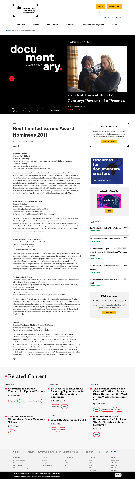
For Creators (52, 24)
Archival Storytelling (34, 401)
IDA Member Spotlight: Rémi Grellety (105, 238)
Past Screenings (47, 465)
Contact (89, 452)
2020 (66, 465)
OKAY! (118, 475)
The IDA (16, 452)
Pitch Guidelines (116, 468)
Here (109, 211)
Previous (68, 109)
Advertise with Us (70, 452)
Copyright (13, 401)
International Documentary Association (25, 10)
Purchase (54, 110)
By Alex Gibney (99, 404)
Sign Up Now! (109, 141)
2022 (66, 463)
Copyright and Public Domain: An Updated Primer (26, 390)
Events (36, 24)
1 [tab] (70, 109)
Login (100, 6)
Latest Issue (40, 109)
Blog (23, 452)
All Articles (13, 109)
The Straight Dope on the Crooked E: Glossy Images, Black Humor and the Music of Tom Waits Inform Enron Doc (110, 394)
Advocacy (70, 24)
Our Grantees (17, 465)
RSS (81, 452)
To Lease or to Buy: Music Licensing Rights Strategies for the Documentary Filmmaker (68, 392)
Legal (22, 401)
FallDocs (44, 460)
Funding (16, 458)
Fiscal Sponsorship (19, 460)
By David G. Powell (58, 401)
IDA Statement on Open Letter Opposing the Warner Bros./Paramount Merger (109, 252)
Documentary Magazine (93, 24)
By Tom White (13, 426)
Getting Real (70, 458)
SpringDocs (45, 463)
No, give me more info (53, 476)
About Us (31, 452)
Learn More (109, 312)
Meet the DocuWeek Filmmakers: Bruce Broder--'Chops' (26, 419)
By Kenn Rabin (14, 395)
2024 (66, 460)
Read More (95, 231)
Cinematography (107, 409)
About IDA (20, 24)
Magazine (115, 458)
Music (15, 361)
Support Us (42, 452)
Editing (119, 409)
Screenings (46, 458)
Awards (92, 458)
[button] (12, 78)
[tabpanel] (97, 77)
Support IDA (114, 6)
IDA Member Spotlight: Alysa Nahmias (105, 228)
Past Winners (93, 470)
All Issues (26, 109)
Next (79, 109)
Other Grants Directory (20, 468)
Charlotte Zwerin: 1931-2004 (68, 419)
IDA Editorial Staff (24, 141)
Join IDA (115, 24)
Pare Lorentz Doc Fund (20, 463)
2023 (90, 463)
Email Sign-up (55, 452)
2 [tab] (72, 109)
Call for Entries (93, 468)
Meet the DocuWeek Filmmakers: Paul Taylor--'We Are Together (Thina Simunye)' (109, 420)
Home (8, 30)
